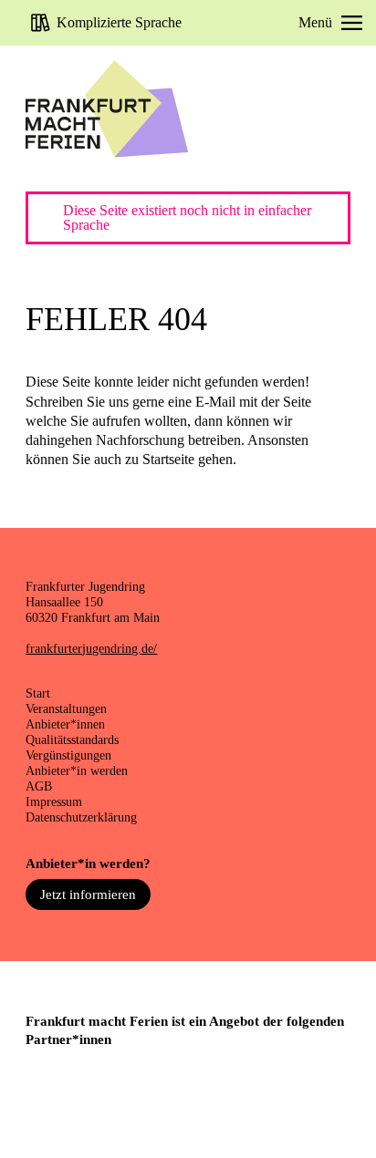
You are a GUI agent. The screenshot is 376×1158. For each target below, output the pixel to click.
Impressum (54, 801)
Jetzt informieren (88, 894)
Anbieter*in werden (77, 770)
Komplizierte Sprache (119, 22)
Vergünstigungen (68, 755)
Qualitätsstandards (72, 739)
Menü (315, 22)
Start (38, 693)
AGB (39, 786)
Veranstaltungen (66, 708)
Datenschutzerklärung (81, 817)
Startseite (168, 459)
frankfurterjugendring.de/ (91, 648)
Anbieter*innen (65, 724)
